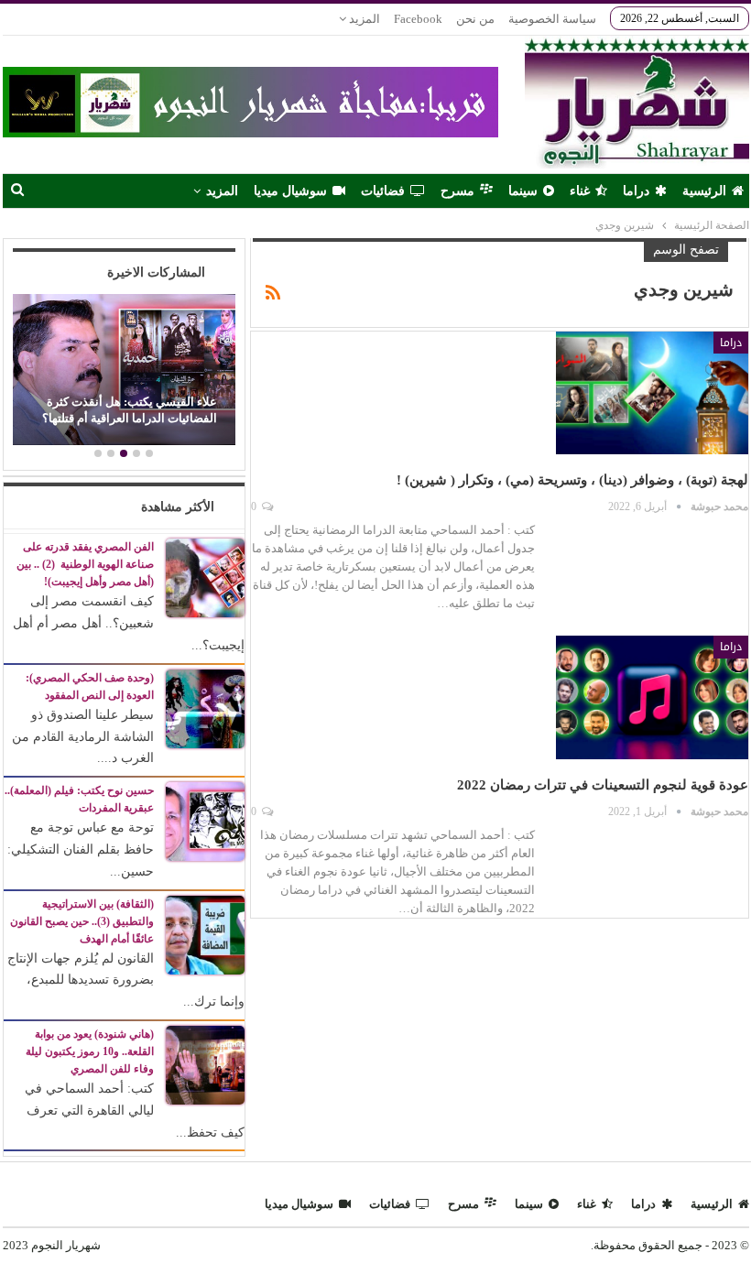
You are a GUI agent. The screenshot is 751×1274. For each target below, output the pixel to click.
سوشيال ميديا (290, 191)
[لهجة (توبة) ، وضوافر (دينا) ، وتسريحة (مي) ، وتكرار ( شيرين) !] (652, 393)
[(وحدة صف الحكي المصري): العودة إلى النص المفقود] (205, 707)
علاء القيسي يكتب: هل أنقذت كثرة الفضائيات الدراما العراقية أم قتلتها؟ (129, 410)
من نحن (475, 19)
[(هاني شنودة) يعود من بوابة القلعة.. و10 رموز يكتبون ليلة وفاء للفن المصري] (205, 1064)
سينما (523, 191)
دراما (636, 191)
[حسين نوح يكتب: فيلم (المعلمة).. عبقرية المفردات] (205, 820)
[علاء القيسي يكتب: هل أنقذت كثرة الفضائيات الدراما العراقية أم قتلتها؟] (123, 370)
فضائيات (383, 191)
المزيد (363, 19)
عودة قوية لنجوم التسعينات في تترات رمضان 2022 (602, 785)
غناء (580, 191)
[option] (123, 372)
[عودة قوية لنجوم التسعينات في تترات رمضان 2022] (652, 697)
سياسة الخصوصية (552, 19)
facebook (418, 19)
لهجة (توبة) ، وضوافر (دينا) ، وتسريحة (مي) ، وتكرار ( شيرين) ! (572, 480)
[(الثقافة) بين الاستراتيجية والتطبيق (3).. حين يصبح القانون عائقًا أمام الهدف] (205, 934)
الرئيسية (704, 191)
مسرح (457, 191)
